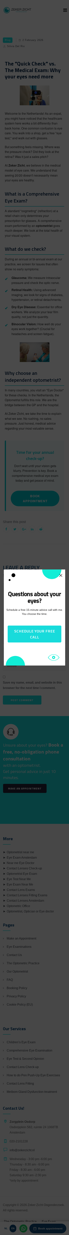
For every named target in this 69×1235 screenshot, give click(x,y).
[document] (34, 617)
